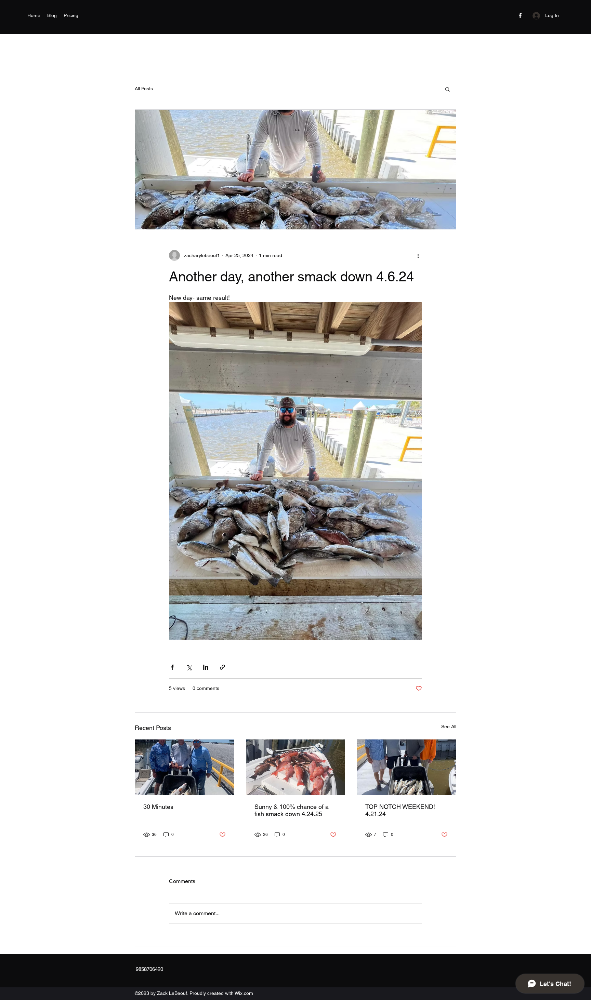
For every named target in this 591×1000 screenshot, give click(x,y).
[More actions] (418, 255)
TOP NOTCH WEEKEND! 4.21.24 (400, 810)
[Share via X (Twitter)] (189, 667)
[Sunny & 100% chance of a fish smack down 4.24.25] (295, 767)
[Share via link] (222, 667)
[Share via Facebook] (172, 667)
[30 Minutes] (184, 767)
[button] (447, 89)
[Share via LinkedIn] (205, 667)
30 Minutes (158, 806)
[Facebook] (520, 15)
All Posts (144, 88)
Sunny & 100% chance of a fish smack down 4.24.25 (291, 810)
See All (448, 726)
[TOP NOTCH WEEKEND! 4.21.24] (406, 767)
